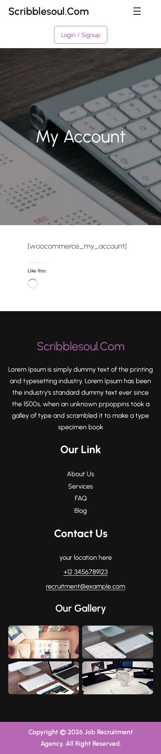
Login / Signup (80, 35)
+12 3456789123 (86, 572)
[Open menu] (137, 11)
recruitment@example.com (85, 586)
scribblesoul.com (48, 11)
